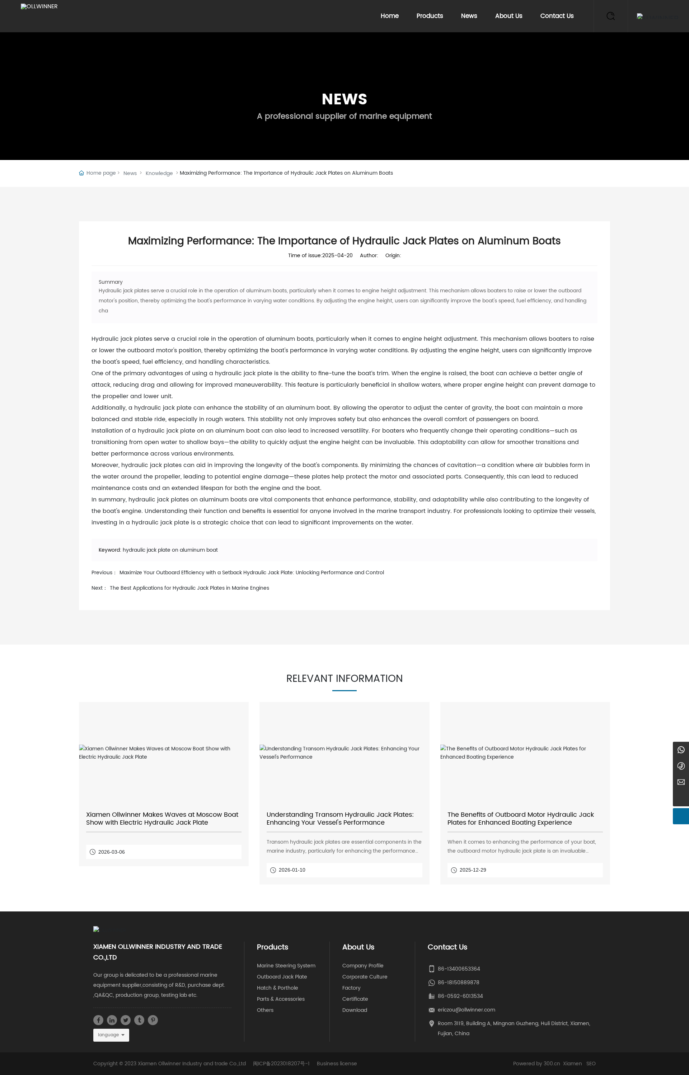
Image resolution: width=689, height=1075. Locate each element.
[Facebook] (98, 1020)
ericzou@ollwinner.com (466, 1010)
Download (354, 1010)
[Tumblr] (139, 1020)
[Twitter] (126, 1020)
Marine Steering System (286, 966)
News (469, 16)
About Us (508, 16)
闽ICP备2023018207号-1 (281, 1064)
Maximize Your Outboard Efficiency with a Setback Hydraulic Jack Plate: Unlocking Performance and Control (251, 573)
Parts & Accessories (281, 999)
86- (442, 983)
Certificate (355, 999)
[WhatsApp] (681, 750)
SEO (591, 1064)
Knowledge (159, 173)
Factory (351, 988)
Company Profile (363, 966)
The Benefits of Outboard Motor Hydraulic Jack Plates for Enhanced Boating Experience (520, 819)
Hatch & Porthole (277, 988)
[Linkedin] (112, 1020)
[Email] (681, 782)
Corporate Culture (365, 977)
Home (390, 16)
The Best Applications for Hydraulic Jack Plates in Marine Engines (189, 588)
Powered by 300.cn (536, 1064)
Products (430, 16)
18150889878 (463, 983)
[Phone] (681, 766)
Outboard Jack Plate (282, 977)
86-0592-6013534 (460, 996)
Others (265, 1010)
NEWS (344, 100)
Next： (100, 588)
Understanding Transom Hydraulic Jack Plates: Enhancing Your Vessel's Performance (340, 819)
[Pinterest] (153, 1020)
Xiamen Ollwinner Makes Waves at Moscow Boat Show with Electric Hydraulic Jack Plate (162, 819)
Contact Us (557, 16)
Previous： (104, 573)
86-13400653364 (459, 969)
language (108, 1035)
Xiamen (572, 1064)
